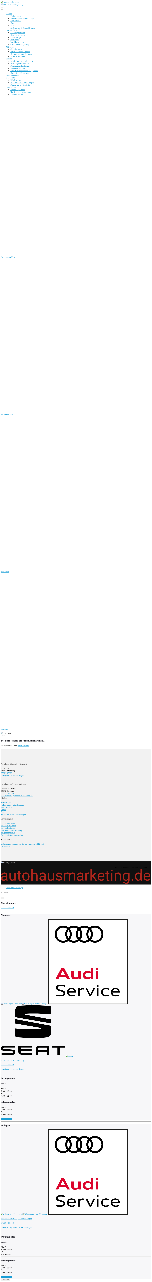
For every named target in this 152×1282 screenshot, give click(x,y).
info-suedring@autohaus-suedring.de (17, 796)
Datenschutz (6, 844)
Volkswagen (15, 16)
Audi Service (15, 21)
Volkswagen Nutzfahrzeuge (22, 18)
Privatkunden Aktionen (20, 52)
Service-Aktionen (17, 56)
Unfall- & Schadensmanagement (24, 71)
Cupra (13, 23)
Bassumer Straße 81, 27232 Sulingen (16, 1218)
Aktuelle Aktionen (8, 825)
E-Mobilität (10, 78)
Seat (12, 25)
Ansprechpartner (17, 90)
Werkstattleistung (17, 68)
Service (9, 59)
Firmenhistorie (16, 94)
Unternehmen (11, 87)
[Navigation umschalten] (2, 7)
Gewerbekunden (12, 75)
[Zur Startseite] (12, 4)
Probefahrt (14, 40)
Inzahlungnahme (17, 42)
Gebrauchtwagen (17, 35)
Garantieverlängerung (19, 44)
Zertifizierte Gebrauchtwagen (22, 28)
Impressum (16, 844)
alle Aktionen (16, 49)
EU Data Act (6, 846)
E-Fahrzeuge (15, 37)
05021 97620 (6, 773)
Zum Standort (6, 1119)
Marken (9, 13)
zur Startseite (23, 745)
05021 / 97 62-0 (7, 908)
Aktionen (10, 47)
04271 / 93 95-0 (7, 793)
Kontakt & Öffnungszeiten (12, 835)
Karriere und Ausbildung (20, 92)
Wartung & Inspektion (19, 63)
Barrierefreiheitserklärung (33, 844)
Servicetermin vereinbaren (21, 61)
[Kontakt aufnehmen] (10, 2)
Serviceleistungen (8, 828)
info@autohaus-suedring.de (12, 775)
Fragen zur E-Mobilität (20, 85)
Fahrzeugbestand (13, 30)
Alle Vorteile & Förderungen (22, 82)
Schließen (5, 1280)
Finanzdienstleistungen (20, 66)
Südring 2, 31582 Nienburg (12, 1060)
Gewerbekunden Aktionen (21, 54)
